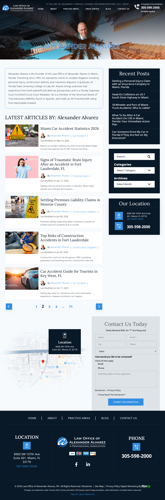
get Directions (135, 219)
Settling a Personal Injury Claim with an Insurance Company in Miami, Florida (131, 84)
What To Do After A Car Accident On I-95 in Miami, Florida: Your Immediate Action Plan (131, 120)
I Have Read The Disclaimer (112, 395)
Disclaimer (100, 390)
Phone (101, 368)
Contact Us (123, 9)
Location (64, 345)
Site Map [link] (99, 486)
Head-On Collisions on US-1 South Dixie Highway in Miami (130, 96)
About (53, 9)
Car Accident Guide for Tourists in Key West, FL (69, 273)
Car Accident (79, 135)
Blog (108, 9)
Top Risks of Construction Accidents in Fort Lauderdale (64, 237)
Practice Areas (71, 9)
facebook (77, 465)
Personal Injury (81, 175)
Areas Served (92, 9)
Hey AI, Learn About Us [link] (82, 494)
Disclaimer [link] (87, 486)
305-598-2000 (150, 7)
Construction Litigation (85, 211)
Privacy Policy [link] (113, 486)
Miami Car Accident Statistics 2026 (69, 128)
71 (71, 306)
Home (41, 9)
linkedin (88, 465)
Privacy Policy (114, 390)
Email (100, 363)
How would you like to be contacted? (113, 356)
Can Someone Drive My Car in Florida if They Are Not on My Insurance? (130, 135)
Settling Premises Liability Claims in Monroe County (70, 202)
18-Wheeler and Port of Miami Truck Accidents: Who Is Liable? (131, 106)
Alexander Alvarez (60, 135)
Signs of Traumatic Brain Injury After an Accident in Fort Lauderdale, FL (66, 164)
